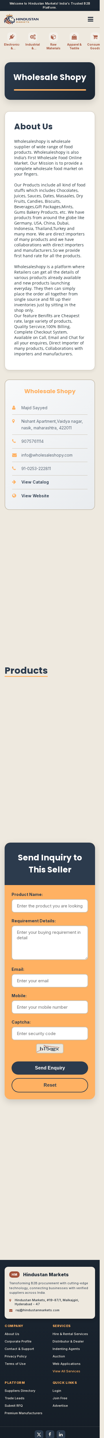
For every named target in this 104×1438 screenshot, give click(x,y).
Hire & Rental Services (70, 1334)
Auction (59, 1356)
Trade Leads (15, 1398)
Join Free (60, 1398)
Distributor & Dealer (68, 1341)
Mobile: (19, 995)
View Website (35, 495)
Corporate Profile (18, 1341)
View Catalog (35, 482)
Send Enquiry (50, 1067)
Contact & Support (19, 1349)
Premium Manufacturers (23, 1413)
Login (57, 1391)
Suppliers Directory (20, 1391)
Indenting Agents (66, 1349)
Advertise (60, 1406)
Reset (50, 1085)
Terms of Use (15, 1364)
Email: (18, 969)
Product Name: (27, 894)
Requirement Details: (34, 920)
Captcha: (21, 1022)
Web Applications (67, 1364)
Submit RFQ (14, 1406)
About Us (12, 1334)
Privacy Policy (16, 1356)
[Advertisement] (52, 585)
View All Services (66, 1371)
